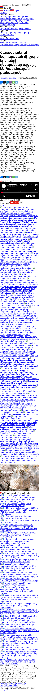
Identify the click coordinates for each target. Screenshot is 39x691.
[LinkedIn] (7, 82)
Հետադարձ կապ (8, 684)
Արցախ (3, 29)
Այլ (13, 35)
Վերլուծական (22, 23)
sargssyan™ (4, 690)
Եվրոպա (8, 33)
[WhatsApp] (13, 82)
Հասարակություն (21, 17)
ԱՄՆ (2, 33)
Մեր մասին (21, 684)
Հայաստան (5, 39)
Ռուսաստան (6, 35)
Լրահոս (3, 13)
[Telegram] (16, 82)
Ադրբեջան (21, 29)
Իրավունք (17, 19)
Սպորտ (27, 21)
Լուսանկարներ (19, 43)
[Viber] (10, 82)
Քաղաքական (6, 17)
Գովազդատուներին (9, 686)
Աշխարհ (15, 39)
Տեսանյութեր (6, 43)
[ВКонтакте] (1, 82)
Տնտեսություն (6, 19)
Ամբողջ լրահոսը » (8, 462)
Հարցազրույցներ (8, 23)
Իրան (28, 29)
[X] (4, 82)
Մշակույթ (19, 21)
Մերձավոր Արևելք (21, 33)
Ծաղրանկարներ (7, 25)
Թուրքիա (11, 29)
